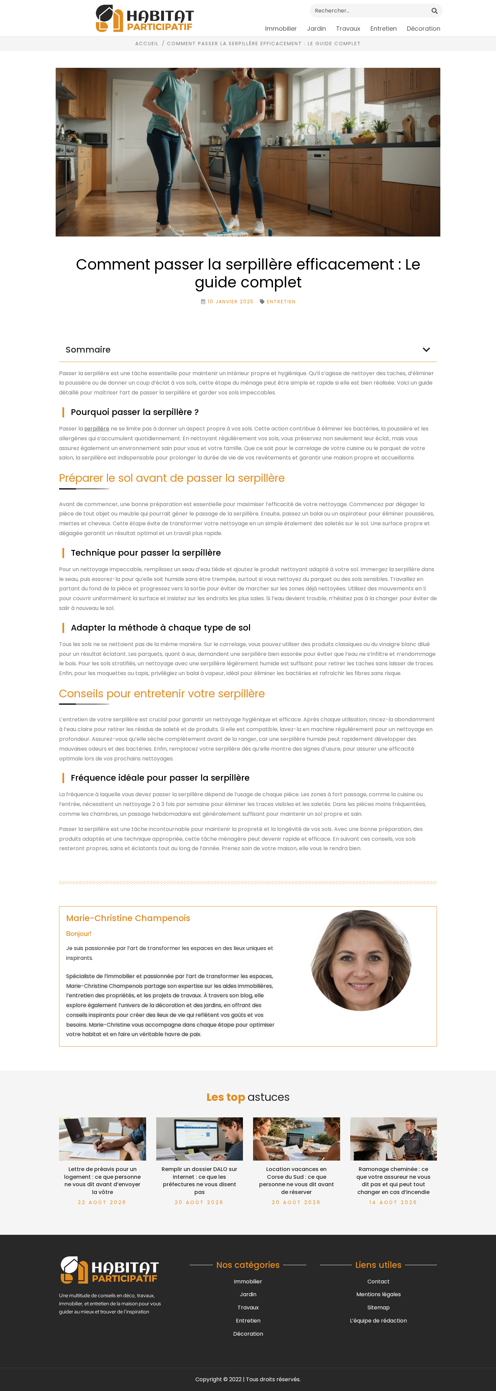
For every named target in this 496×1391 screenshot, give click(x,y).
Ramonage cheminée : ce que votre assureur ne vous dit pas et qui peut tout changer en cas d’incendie (393, 1180)
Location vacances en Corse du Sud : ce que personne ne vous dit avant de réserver (296, 1180)
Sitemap (378, 1307)
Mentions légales (378, 1294)
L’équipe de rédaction (378, 1321)
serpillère (96, 429)
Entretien (383, 28)
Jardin (316, 28)
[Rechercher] (434, 11)
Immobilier (281, 28)
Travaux (348, 28)
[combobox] (376, 11)
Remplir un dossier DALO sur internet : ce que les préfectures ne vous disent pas (199, 1180)
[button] (426, 349)
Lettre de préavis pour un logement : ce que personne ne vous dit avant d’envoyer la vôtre (102, 1180)
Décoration (423, 28)
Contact (378, 1281)
